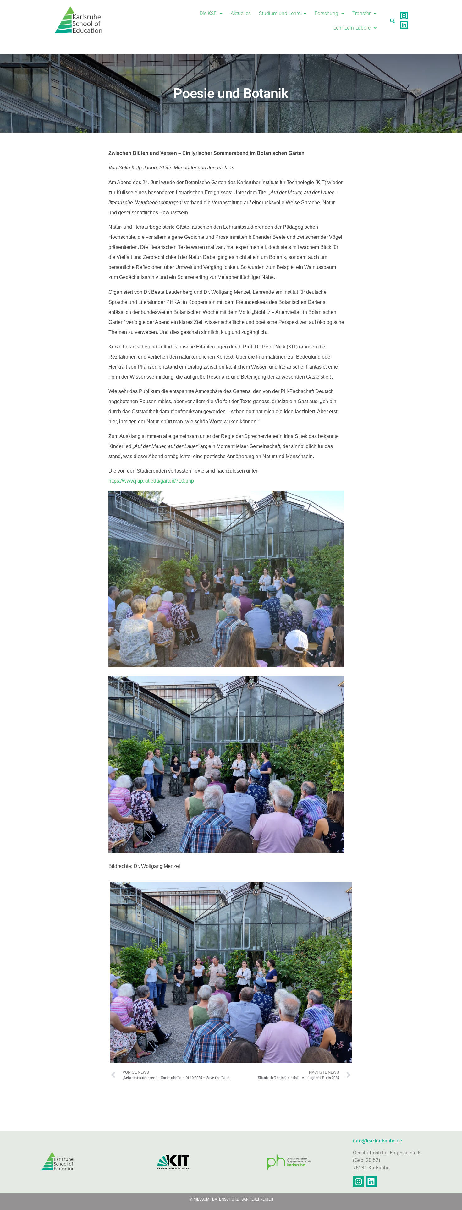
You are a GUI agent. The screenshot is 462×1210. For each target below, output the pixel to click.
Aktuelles (241, 13)
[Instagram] (404, 15)
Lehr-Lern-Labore (352, 28)
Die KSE (208, 13)
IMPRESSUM (198, 1199)
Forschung (326, 13)
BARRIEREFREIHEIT (257, 1199)
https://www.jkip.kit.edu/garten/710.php (151, 481)
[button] (211, 13)
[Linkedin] (404, 25)
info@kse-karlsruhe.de (377, 1141)
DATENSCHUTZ (225, 1199)
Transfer (361, 13)
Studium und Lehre (279, 13)
